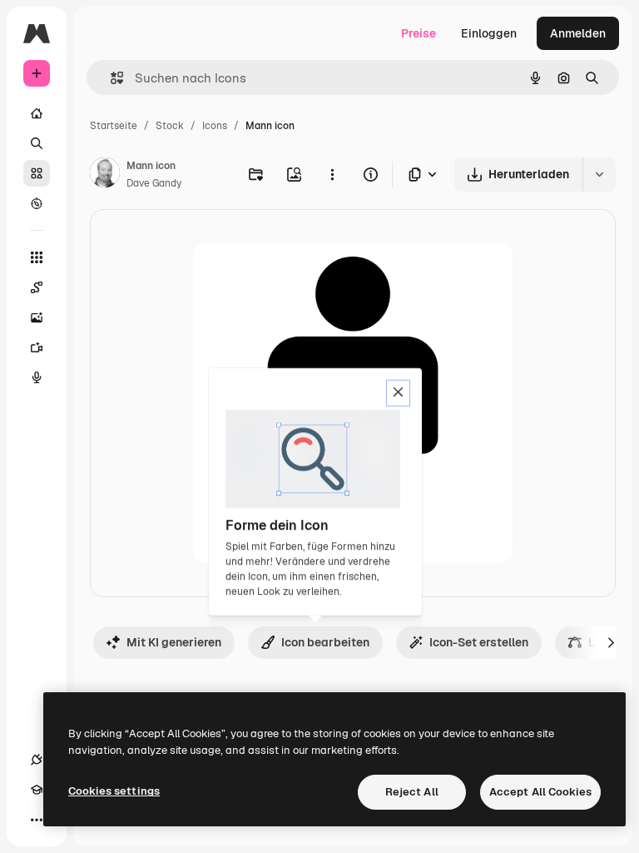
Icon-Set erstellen (478, 642)
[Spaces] (36, 287)
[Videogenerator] (36, 347)
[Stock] (36, 173)
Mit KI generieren (173, 642)
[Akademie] (36, 789)
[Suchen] (36, 143)
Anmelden (578, 33)
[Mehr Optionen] (332, 174)
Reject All (411, 792)
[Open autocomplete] (110, 78)
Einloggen (489, 33)
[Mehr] (36, 819)
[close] (398, 393)
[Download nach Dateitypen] (423, 174)
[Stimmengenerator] (36, 377)
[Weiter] (611, 642)
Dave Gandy (153, 183)
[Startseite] (36, 113)
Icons (214, 125)
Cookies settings (114, 791)
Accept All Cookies (540, 792)
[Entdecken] (36, 203)
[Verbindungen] (36, 759)
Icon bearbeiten (325, 642)
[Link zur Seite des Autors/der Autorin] (105, 174)
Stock (170, 125)
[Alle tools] (36, 257)
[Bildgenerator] (36, 317)
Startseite (113, 125)
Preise (418, 33)
